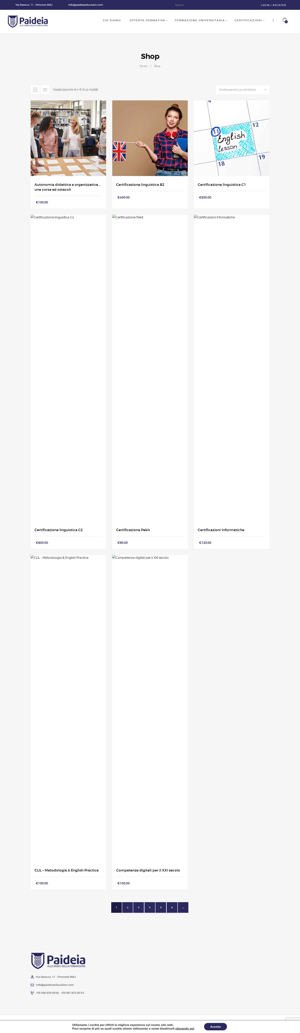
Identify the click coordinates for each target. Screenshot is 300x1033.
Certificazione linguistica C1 (222, 184)
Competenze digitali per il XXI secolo (148, 870)
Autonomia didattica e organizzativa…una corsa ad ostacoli (67, 187)
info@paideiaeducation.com (85, 4)
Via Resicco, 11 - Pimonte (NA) (34, 4)
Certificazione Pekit (133, 530)
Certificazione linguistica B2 (140, 184)
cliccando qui (184, 1028)
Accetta (215, 1026)
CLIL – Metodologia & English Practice (66, 870)
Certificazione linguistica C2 (58, 530)
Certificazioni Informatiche (221, 530)
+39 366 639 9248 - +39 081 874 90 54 (60, 993)
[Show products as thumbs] (35, 89)
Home (143, 66)
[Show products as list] (45, 89)
